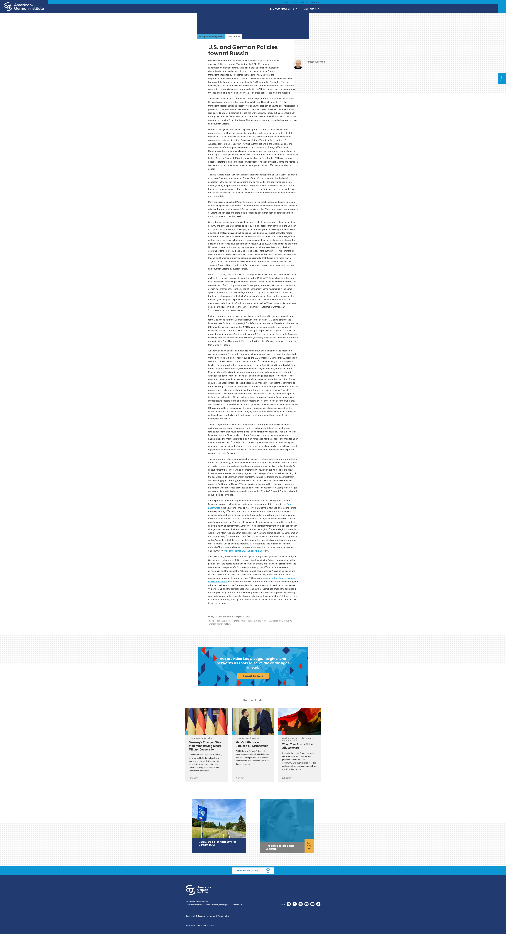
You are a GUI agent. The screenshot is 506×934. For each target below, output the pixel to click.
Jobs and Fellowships (206, 916)
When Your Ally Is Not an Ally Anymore (298, 746)
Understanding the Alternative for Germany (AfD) (217, 843)
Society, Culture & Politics (283, 733)
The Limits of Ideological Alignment (280, 847)
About (304, 2)
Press (294, 2)
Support (315, 2)
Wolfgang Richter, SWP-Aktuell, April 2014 (244, 550)
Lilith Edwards (287, 778)
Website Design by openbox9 (204, 925)
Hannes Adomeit (315, 61)
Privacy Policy (223, 916)
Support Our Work (253, 676)
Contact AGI (190, 916)
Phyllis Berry (193, 778)
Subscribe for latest (246, 870)
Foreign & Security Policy (211, 36)
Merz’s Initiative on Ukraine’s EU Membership (252, 744)
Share (501, 78)
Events (284, 2)
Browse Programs (282, 9)
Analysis (238, 616)
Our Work (310, 9)
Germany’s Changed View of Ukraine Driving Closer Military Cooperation (205, 745)
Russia (248, 616)
